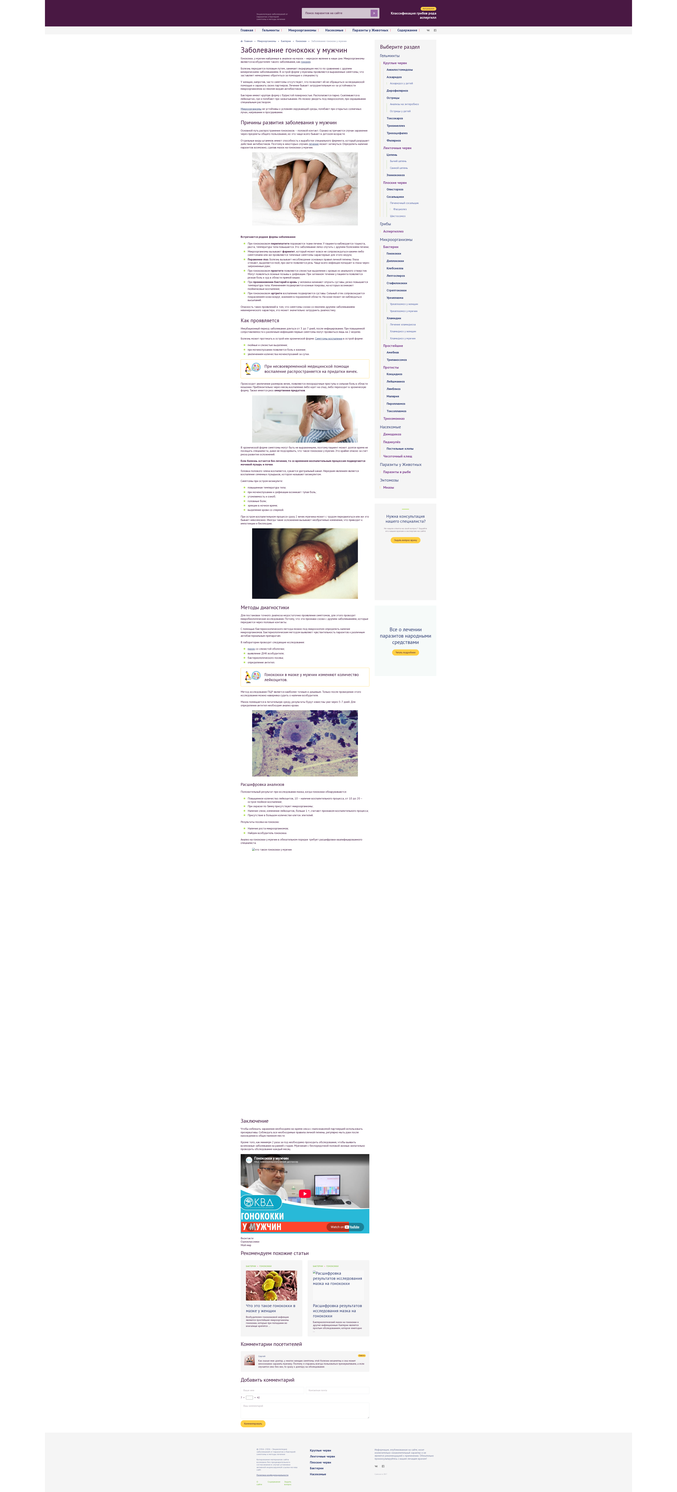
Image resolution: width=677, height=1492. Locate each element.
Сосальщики (395, 197)
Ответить (362, 1355)
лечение (314, 144)
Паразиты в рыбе (397, 472)
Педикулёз (391, 442)
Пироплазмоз (396, 404)
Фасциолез (400, 209)
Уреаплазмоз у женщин (404, 304)
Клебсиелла (395, 268)
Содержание (407, 30)
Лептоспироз (396, 276)
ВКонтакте (428, 30)
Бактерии (251, 1266)
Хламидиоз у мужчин (403, 338)
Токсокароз (395, 118)
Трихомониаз (394, 418)
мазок (251, 648)
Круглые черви (395, 63)
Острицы (393, 98)
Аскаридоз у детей (401, 83)
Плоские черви (395, 182)
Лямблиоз (394, 389)
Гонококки (265, 1266)
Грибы (385, 224)
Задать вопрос (287, 1483)
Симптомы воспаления (328, 338)
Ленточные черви (397, 148)
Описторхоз (395, 189)
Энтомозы (389, 480)
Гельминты (270, 30)
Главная (247, 30)
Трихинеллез (396, 126)
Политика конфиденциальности (272, 1475)
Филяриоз (394, 140)
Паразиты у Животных (370, 30)
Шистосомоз (397, 216)
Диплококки (395, 261)
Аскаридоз (394, 77)
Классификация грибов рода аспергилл (413, 15)
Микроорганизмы (302, 30)
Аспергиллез (393, 231)
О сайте (259, 1483)
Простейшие (393, 345)
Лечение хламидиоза (403, 324)
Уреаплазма (395, 298)
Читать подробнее (406, 652)
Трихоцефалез (397, 133)
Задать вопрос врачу (405, 540)
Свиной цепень (399, 168)
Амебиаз (393, 352)
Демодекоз (392, 434)
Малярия (393, 396)
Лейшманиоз (396, 381)
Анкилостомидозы (400, 70)
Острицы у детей (400, 111)
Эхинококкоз (396, 175)
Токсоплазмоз (396, 411)
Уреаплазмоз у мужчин (403, 311)
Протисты (391, 367)
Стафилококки (397, 283)
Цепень (392, 155)
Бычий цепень (398, 161)
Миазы (388, 487)
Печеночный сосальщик (404, 203)
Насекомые (334, 30)
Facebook (435, 30)
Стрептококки (397, 290)
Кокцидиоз (394, 374)
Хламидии (394, 318)
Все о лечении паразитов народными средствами (405, 635)
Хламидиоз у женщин (403, 331)
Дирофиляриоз (397, 90)
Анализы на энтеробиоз (404, 104)
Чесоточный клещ (397, 456)
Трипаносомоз (397, 360)
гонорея (305, 61)
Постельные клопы (400, 449)
